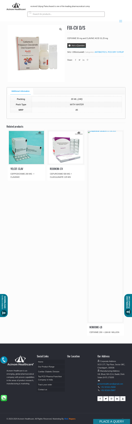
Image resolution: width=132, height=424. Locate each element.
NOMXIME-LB (95, 327)
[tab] (21, 91)
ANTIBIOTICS (101, 52)
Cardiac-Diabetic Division (48, 371)
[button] (60, 29)
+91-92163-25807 (108, 390)
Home (40, 362)
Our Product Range (46, 367)
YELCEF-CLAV (16, 169)
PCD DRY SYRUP (116, 52)
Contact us (42, 389)
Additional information (20, 91)
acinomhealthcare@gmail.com (110, 384)
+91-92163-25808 (108, 387)
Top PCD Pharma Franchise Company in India (50, 378)
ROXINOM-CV (56, 169)
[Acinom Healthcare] (16, 10)
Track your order (45, 384)
